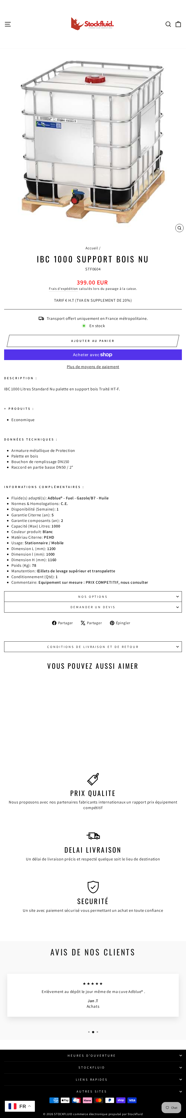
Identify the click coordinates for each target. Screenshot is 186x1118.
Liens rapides (92, 1079)
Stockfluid (91, 1067)
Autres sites (92, 1091)
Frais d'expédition (63, 288)
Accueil (91, 247)
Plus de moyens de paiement (93, 366)
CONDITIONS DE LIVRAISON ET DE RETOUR (93, 647)
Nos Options (93, 596)
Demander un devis (93, 607)
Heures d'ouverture (92, 1055)
